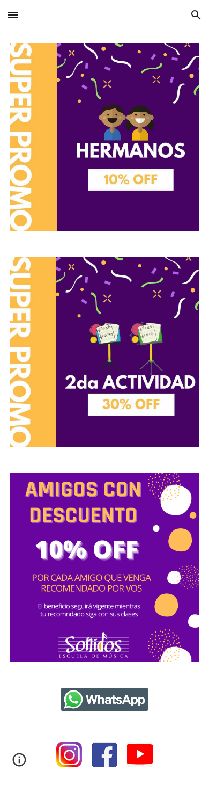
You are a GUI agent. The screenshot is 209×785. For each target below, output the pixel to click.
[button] (13, 15)
